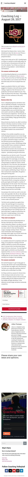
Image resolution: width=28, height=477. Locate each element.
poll (16, 318)
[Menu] (25, 3)
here (17, 53)
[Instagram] (17, 470)
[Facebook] (6, 470)
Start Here (4, 458)
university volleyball (8, 319)
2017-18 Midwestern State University (12, 316)
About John (5, 459)
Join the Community (7, 461)
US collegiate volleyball (19, 319)
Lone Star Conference (15, 252)
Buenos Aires (11, 318)
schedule (20, 318)
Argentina (5, 318)
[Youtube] (14, 470)
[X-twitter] (10, 470)
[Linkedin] (21, 470)
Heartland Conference (15, 253)
